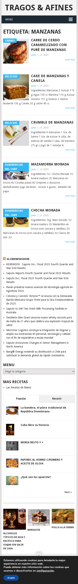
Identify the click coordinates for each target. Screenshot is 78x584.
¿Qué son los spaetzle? (36, 477)
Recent (57, 398)
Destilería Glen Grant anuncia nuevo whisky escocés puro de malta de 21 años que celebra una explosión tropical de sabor (39, 321)
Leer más (70, 59)
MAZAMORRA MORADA (50, 164)
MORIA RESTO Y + (32, 442)
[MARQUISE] (38, 517)
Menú (9, 19)
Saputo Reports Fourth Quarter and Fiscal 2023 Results (38, 273)
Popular (21, 398)
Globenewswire (18, 258)
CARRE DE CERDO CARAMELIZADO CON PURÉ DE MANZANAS (49, 44)
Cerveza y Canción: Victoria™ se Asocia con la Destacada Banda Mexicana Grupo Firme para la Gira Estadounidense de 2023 (39, 299)
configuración (45, 570)
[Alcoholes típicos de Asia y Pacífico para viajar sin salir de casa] (14, 519)
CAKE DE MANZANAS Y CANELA (50, 78)
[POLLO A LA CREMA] (63, 516)
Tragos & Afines (39, 7)
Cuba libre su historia (35, 424)
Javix (33, 54)
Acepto (11, 577)
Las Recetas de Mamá (18, 387)
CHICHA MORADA (45, 210)
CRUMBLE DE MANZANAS (52, 122)
